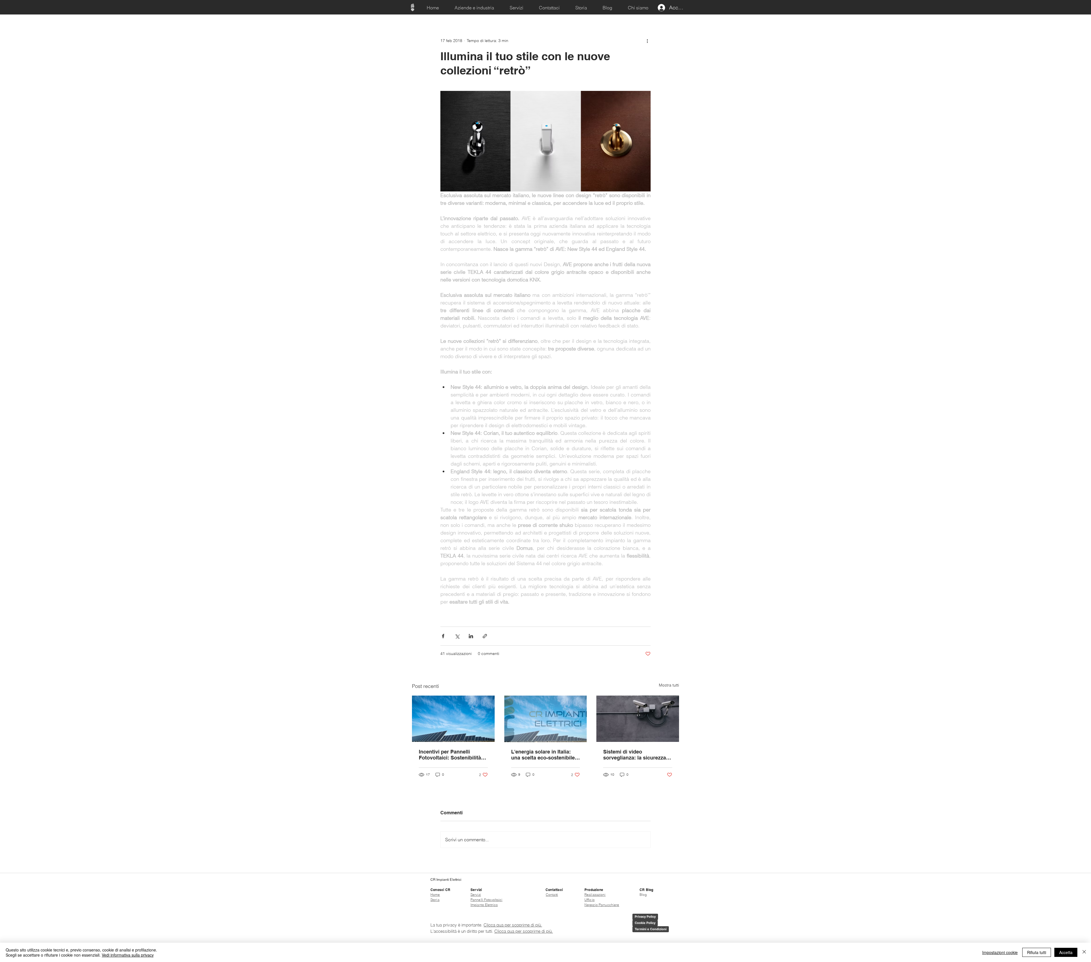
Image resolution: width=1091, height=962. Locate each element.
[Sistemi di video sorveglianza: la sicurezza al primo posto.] (637, 719)
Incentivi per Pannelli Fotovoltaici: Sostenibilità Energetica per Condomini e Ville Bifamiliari (453, 755)
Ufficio (589, 900)
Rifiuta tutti (1036, 952)
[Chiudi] (1084, 952)
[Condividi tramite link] (485, 636)
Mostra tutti (669, 685)
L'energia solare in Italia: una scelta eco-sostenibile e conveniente (545, 755)
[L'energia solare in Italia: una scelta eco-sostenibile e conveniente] (545, 719)
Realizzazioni (595, 894)
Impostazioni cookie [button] (1000, 952)
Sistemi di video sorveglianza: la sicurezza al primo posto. (637, 755)
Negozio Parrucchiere (601, 905)
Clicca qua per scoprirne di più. (513, 925)
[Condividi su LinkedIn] (471, 636)
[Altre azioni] (647, 40)
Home (435, 894)
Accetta (1066, 952)
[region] (413, 7)
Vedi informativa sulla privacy (128, 955)
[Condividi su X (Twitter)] (457, 636)
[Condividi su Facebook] (443, 636)
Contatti (552, 894)
